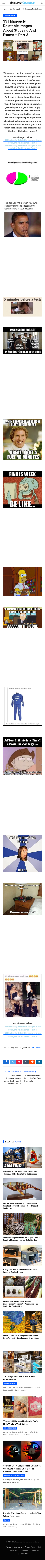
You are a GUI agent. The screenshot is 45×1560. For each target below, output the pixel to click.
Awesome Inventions (14, 1547)
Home (5, 9)
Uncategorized (15, 9)
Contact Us (24, 1553)
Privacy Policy (30, 1547)
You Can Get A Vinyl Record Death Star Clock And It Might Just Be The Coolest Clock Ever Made (22, 1468)
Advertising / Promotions (19, 1550)
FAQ (40, 1547)
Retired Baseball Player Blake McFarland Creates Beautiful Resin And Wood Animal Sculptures (20, 1205)
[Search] (41, 3)
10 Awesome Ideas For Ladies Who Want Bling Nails (33, 1078)
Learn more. (37, 1047)
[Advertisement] (22, 264)
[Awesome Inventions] (22, 3)
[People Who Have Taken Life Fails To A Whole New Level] (22, 1499)
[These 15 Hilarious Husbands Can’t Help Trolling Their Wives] (22, 1407)
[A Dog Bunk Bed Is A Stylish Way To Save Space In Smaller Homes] (22, 1255)
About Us (35, 1550)
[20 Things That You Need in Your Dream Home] (22, 1362)
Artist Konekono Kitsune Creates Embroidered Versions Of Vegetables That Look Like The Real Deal (20, 1304)
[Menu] (4, 3)
